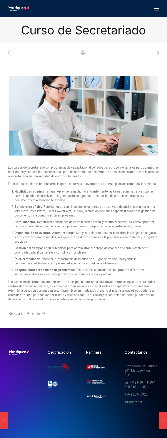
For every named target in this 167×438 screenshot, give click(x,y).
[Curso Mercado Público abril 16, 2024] (4, 420)
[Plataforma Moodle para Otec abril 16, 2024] (163, 420)
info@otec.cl (133, 402)
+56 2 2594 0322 (136, 394)
